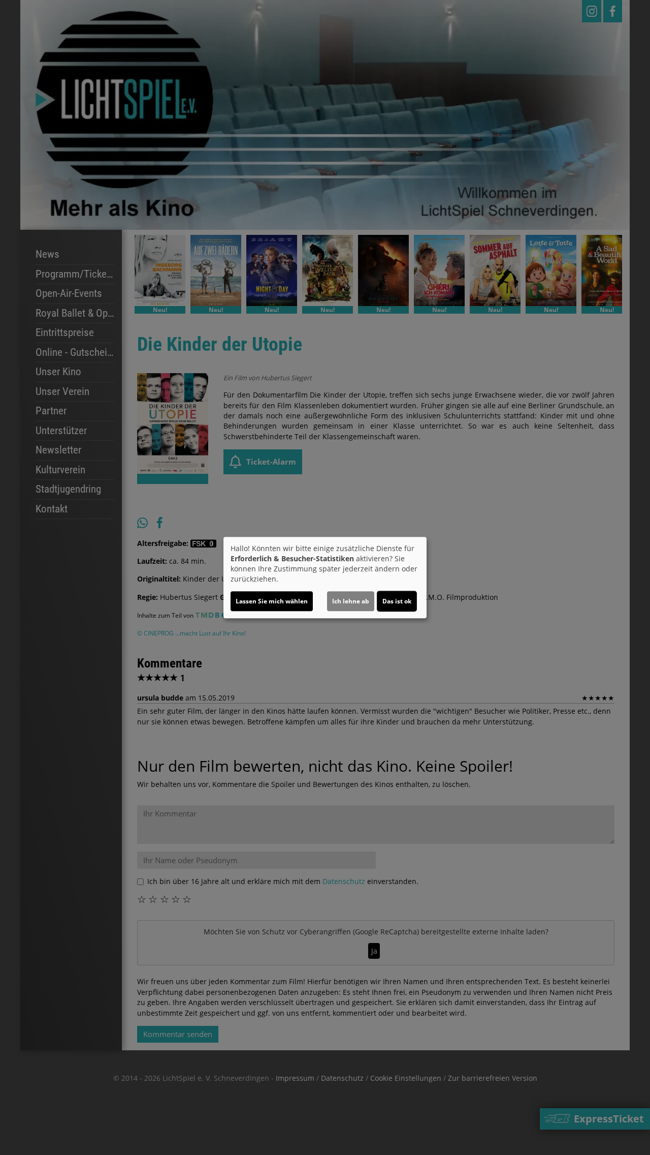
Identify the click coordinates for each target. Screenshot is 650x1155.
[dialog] (325, 577)
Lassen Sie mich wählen (272, 601)
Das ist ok (396, 601)
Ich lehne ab (350, 601)
